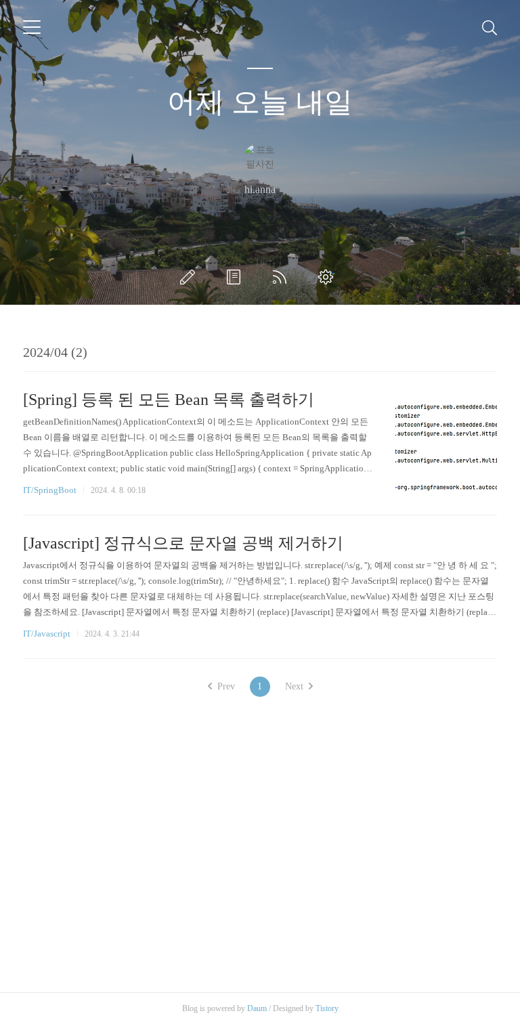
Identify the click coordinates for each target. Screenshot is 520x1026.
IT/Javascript (46, 633)
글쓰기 (190, 277)
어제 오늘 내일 (260, 102)
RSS (282, 277)
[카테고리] (32, 27)
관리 (328, 277)
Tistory (327, 1008)
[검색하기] (489, 27)
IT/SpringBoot (50, 490)
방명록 (236, 277)
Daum (257, 1008)
